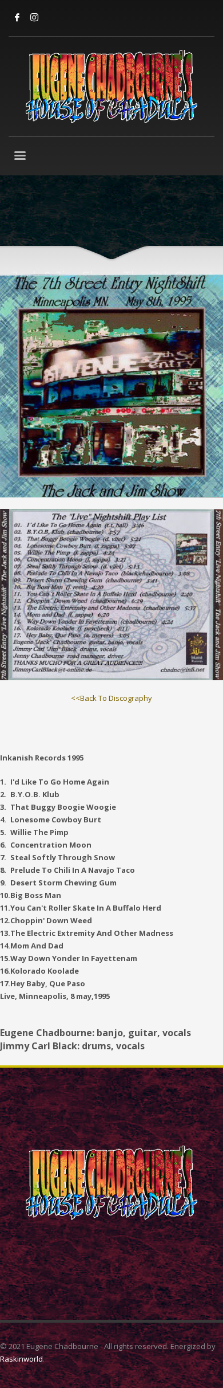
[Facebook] (17, 17)
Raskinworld (21, 1359)
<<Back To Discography (111, 698)
